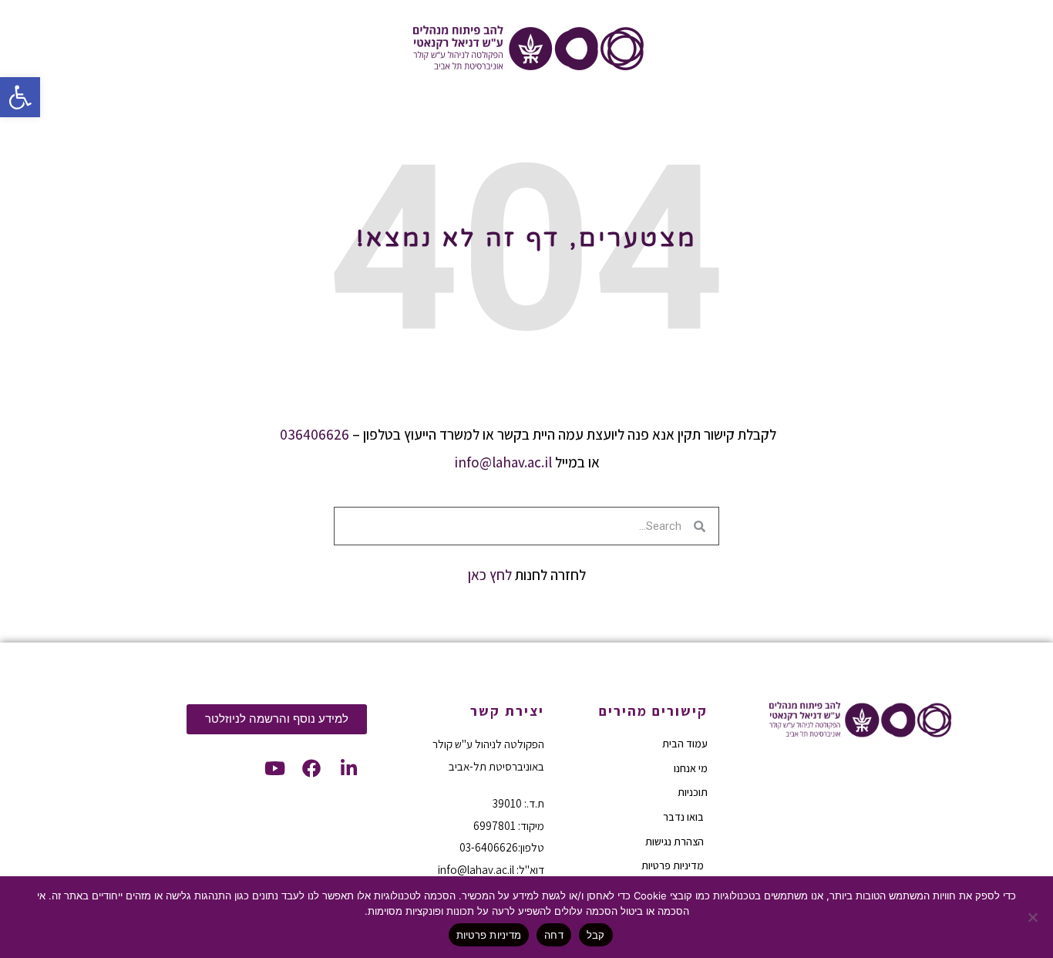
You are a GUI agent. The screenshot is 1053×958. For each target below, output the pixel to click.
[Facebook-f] (311, 768)
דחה (554, 935)
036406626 (314, 434)
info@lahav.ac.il (503, 462)
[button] (20, 97)
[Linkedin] (348, 768)
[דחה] (1033, 917)
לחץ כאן (490, 574)
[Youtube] (274, 768)
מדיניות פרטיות (489, 935)
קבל (596, 935)
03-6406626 (488, 847)
